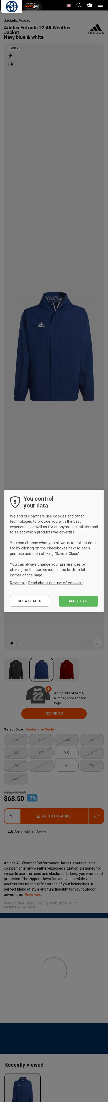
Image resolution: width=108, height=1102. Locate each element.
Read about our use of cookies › (55, 583)
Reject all (17, 583)
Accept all (78, 601)
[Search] (79, 5)
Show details (29, 601)
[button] (68, 5)
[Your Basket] (89, 5)
